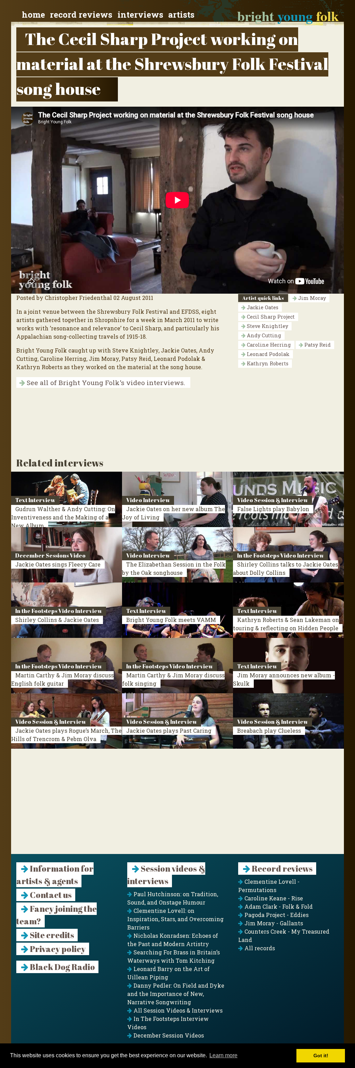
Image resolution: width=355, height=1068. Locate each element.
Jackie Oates (261, 307)
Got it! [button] (320, 1055)
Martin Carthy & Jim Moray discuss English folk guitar (62, 679)
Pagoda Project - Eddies (276, 914)
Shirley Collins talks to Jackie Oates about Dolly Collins (285, 568)
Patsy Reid (317, 344)
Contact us (50, 894)
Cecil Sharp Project (270, 316)
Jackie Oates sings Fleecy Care (58, 564)
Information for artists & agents (55, 875)
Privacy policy (57, 948)
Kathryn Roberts (266, 363)
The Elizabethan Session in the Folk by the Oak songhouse (174, 568)
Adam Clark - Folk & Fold (278, 906)
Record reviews (81, 14)
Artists (181, 14)
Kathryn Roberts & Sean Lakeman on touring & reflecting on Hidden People (286, 624)
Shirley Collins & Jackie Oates (57, 619)
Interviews (140, 14)
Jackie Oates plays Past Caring (168, 730)
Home (33, 14)
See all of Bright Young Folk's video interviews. (105, 382)
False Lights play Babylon (273, 509)
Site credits (51, 935)
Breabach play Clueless (269, 730)
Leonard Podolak (267, 354)
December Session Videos (168, 1035)
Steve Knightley (266, 326)
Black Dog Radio (61, 966)
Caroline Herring (268, 344)
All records (259, 948)
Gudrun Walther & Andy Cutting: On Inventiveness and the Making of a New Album (63, 517)
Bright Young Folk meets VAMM (171, 619)
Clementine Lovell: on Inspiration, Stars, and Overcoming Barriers (175, 919)
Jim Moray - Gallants (273, 923)
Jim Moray (311, 298)
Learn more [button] (223, 1055)
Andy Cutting (263, 335)
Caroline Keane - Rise (273, 898)
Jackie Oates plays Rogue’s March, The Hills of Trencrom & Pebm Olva (66, 734)
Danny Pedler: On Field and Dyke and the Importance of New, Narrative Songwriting (175, 994)
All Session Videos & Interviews (177, 1010)
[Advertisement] (177, 805)
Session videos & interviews (166, 875)
